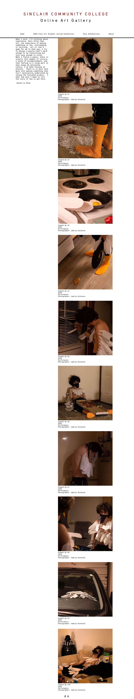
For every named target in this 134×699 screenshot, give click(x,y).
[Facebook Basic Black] (65, 696)
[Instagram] (68, 696)
